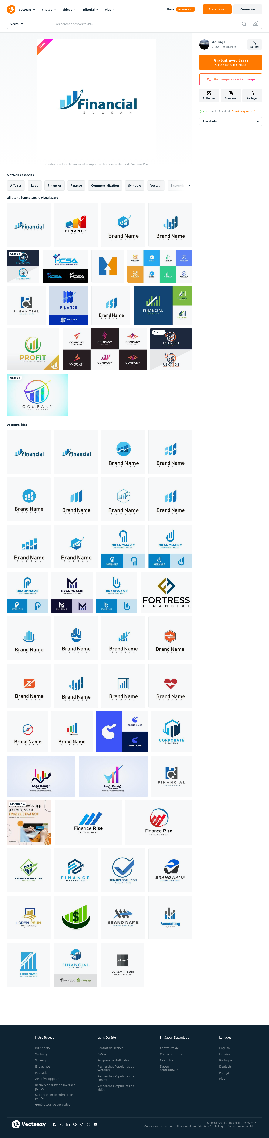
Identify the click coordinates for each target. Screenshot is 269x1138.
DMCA (101, 1054)
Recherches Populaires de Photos (115, 1078)
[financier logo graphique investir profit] (170, 225)
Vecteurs (25, 9)
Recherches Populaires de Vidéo (115, 1088)
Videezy (40, 1060)
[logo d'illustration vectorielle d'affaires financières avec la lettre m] (123, 917)
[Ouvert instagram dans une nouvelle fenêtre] (61, 1124)
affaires (16, 185)
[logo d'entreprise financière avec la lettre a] (170, 870)
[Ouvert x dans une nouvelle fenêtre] (88, 1124)
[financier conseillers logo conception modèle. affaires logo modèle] (88, 822)
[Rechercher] (244, 23)
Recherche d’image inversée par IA (55, 1087)
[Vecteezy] (11, 9)
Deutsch (225, 1066)
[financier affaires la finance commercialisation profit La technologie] (170, 638)
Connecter (247, 9)
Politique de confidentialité (194, 1126)
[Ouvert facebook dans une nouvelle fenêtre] (54, 1124)
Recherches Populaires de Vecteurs (115, 1068)
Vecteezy (41, 1054)
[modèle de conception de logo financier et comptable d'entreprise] (76, 917)
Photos (47, 9)
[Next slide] (185, 185)
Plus (108, 9)
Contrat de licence (110, 1048)
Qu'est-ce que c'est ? (243, 111)
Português (226, 1060)
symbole (134, 185)
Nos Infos (167, 1060)
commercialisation (105, 185)
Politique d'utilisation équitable (234, 1126)
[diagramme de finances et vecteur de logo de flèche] (68, 305)
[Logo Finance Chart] (76, 225)
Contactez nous (171, 1054)
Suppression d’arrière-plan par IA (54, 1096)
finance (76, 185)
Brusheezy (42, 1048)
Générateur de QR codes (52, 1104)
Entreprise (42, 1066)
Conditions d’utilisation (159, 1126)
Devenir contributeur (169, 1068)
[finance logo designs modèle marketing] (41, 776)
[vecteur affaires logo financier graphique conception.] (122, 965)
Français (225, 1073)
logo (34, 185)
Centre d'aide (169, 1048)
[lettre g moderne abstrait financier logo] (122, 731)
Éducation (42, 1073)
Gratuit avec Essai (231, 62)
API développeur (47, 1079)
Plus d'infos (210, 121)
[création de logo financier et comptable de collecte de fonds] (29, 225)
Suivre (254, 47)
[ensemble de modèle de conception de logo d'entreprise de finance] (159, 266)
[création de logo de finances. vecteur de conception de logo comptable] (33, 349)
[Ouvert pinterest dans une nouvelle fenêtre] (75, 1124)
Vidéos (67, 9)
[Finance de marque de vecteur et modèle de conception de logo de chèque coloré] (113, 776)
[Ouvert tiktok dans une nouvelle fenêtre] (81, 1124)
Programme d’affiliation (114, 1060)
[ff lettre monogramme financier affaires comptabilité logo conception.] (166, 592)
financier (54, 185)
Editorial (88, 9)
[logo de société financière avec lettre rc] (26, 305)
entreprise (178, 185)
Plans (170, 9)
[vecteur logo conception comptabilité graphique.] (170, 917)
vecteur (156, 185)
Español (225, 1054)
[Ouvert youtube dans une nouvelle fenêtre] (95, 1124)
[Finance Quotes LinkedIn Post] (29, 822)
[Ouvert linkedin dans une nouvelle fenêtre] (68, 1124)
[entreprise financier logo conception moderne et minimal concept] (171, 731)
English (224, 1048)
